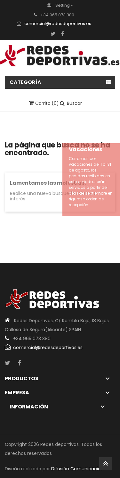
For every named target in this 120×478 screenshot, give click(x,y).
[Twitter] (53, 33)
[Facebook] (62, 33)
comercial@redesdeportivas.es (57, 24)
